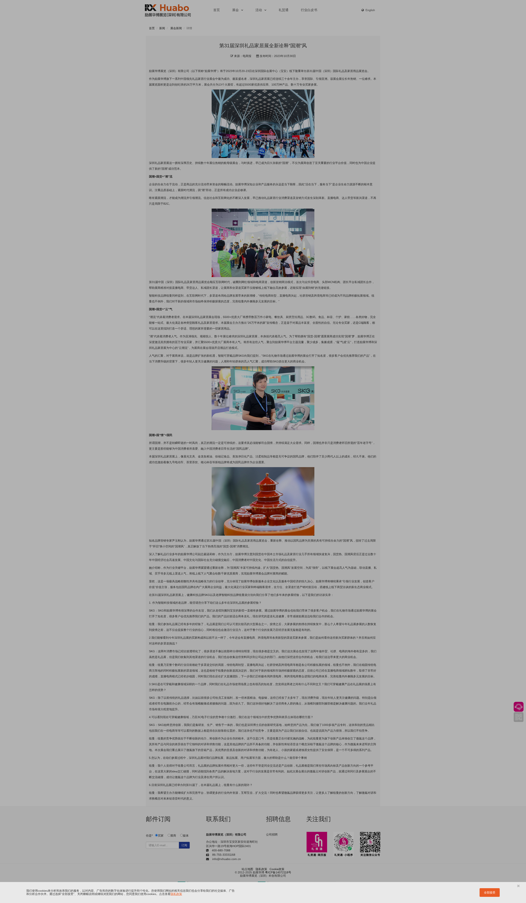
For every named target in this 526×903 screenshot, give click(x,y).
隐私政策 (176, 894)
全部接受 (489, 892)
